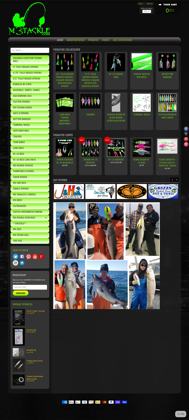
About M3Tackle (76, 40)
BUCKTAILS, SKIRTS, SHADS (26, 90)
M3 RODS (17, 200)
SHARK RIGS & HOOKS (23, 171)
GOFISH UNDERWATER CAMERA (27, 211)
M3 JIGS (17, 229)
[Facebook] (22, 256)
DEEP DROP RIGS (21, 130)
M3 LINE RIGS (19, 182)
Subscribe (20, 293)
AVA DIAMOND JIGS (22, 95)
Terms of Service (115, 409)
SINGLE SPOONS (21, 188)
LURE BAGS (18, 148)
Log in (140, 4)
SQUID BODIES (20, 177)
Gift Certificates (122, 40)
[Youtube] (35, 256)
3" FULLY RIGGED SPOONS (25, 66)
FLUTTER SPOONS (21, 101)
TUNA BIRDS (19, 142)
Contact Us (71, 409)
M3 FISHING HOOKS (22, 107)
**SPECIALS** (19, 223)
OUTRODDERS (19, 206)
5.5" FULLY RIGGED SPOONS (26, 78)
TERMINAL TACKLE (21, 124)
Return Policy (84, 409)
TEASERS (17, 136)
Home (60, 40)
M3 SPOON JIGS (21, 235)
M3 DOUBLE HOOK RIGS (24, 217)
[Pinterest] (28, 256)
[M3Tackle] (29, 29)
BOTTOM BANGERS (22, 119)
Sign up (149, 4)
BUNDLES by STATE (22, 84)
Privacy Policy (99, 409)
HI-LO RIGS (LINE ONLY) (24, 159)
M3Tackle (94, 416)
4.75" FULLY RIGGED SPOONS (27, 72)
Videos (106, 40)
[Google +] (41, 256)
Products (93, 40)
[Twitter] (15, 256)
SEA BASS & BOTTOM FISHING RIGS (27, 60)
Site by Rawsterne (94, 418)
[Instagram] (15, 263)
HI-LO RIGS (18, 153)
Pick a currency (146, 8)
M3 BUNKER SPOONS (23, 165)
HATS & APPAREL (21, 113)
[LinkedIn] (22, 263)
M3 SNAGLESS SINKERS (24, 194)
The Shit (17, 240)
